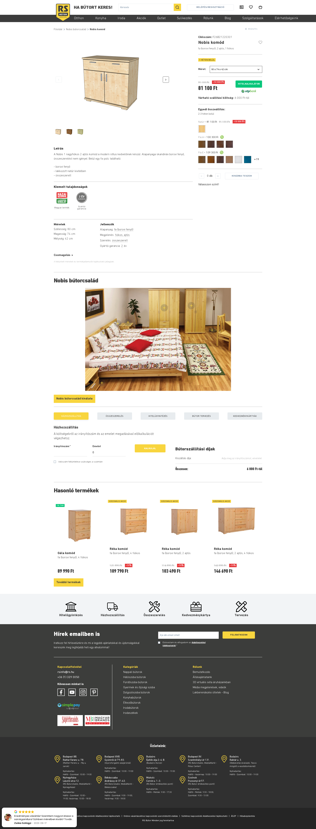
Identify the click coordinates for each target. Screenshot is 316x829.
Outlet (161, 18)
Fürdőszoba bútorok (135, 682)
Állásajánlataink (202, 677)
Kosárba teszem (242, 176)
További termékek (68, 582)
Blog (228, 18)
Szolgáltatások (252, 18)
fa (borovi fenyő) (123, 229)
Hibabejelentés (247, 816)
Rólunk (208, 18)
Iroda (121, 18)
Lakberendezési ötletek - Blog (211, 692)
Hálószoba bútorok (134, 677)
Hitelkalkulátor (249, 84)
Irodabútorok (131, 708)
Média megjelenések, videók (209, 687)
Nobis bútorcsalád (76, 29)
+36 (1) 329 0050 (68, 677)
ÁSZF (233, 816)
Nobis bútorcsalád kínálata (74, 398)
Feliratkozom (238, 635)
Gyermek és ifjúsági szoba (139, 687)
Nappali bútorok (132, 672)
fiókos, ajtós (122, 235)
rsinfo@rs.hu (65, 672)
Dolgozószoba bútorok (136, 692)
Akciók (141, 18)
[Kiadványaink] (241, 7)
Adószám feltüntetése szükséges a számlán (80, 462)
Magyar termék (61, 208)
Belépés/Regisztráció (210, 7)
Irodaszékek (130, 713)
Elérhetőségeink (286, 18)
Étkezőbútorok (132, 702)
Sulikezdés (184, 18)
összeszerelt (120, 240)
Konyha (100, 18)
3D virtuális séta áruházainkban (212, 682)
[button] (77, 808)
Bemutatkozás (201, 672)
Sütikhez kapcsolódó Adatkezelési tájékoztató (204, 816)
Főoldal (58, 29)
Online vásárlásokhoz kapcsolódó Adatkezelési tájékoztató (90, 816)
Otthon (79, 18)
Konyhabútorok (132, 697)
